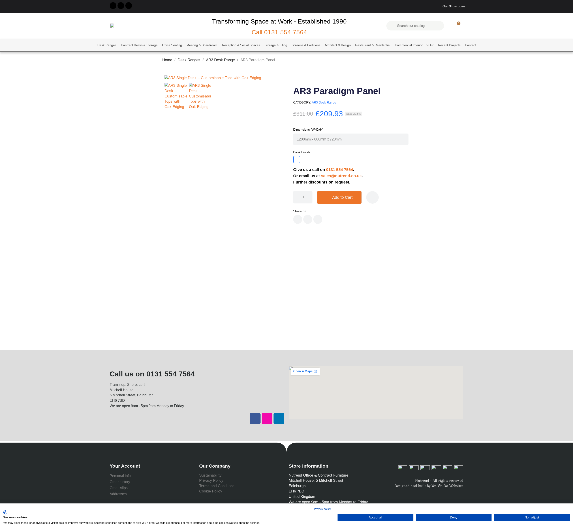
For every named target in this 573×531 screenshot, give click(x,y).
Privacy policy (322, 509)
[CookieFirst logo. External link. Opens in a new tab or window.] (5, 512)
